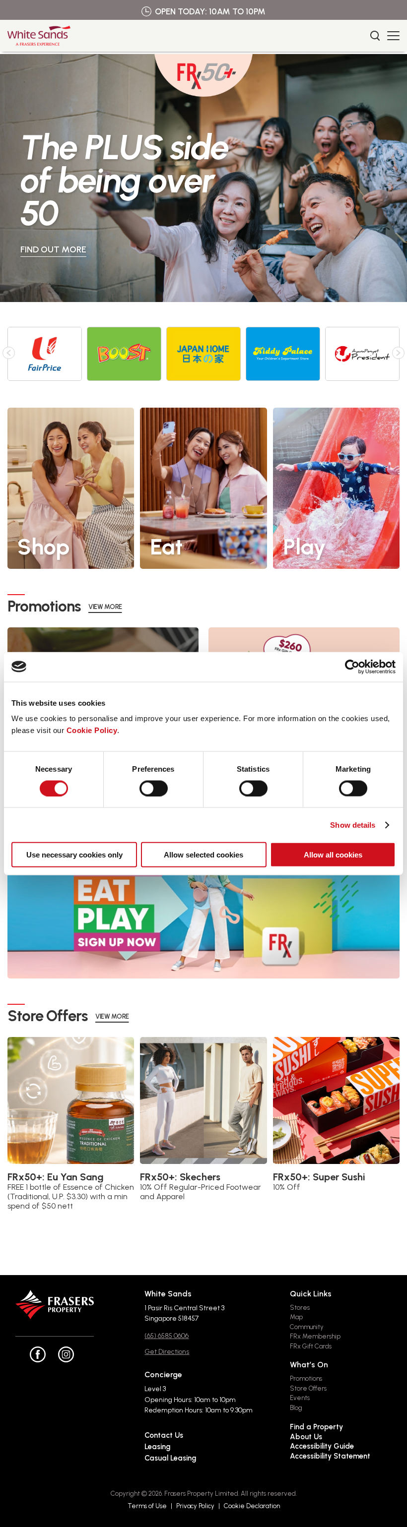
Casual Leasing (170, 1458)
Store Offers (308, 1388)
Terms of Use (147, 1506)
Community (307, 1327)
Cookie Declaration (252, 1506)
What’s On (309, 1364)
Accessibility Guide (322, 1446)
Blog (296, 1407)
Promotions (306, 1378)
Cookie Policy (92, 730)
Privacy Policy (195, 1506)
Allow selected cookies (203, 855)
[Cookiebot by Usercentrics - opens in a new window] (352, 666)
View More (105, 607)
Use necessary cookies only (74, 855)
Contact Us (163, 1435)
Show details (352, 824)
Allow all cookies (333, 855)
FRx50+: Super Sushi (319, 1176)
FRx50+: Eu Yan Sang (55, 1176)
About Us (306, 1436)
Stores (300, 1307)
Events (300, 1398)
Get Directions (166, 1351)
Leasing (157, 1446)
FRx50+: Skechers (180, 1176)
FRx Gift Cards (311, 1346)
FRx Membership (315, 1336)
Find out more (53, 249)
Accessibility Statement (330, 1456)
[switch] (153, 788)
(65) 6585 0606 (166, 1336)
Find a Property (316, 1426)
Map (296, 1317)
